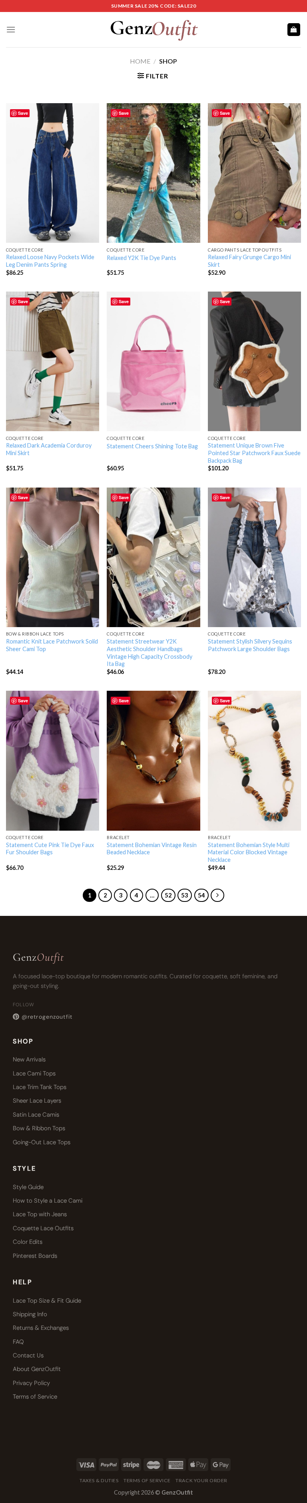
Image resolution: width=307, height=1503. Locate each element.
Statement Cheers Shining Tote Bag (152, 446)
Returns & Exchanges (41, 1328)
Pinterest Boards (35, 1256)
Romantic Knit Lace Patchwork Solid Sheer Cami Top (52, 645)
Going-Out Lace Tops (41, 1142)
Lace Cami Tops (34, 1073)
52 (168, 895)
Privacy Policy (31, 1383)
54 (201, 895)
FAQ (18, 1342)
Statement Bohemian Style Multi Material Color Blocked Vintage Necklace (248, 852)
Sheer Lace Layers (37, 1101)
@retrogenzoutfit (47, 1016)
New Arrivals (29, 1059)
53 (184, 895)
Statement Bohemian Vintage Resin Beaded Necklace (152, 848)
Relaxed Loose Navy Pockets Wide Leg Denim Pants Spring (50, 261)
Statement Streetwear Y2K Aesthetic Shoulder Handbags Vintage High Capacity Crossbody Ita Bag (149, 652)
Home (140, 61)
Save (23, 113)
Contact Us (28, 1355)
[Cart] (294, 29)
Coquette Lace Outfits (43, 1228)
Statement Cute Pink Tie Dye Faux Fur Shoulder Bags (50, 848)
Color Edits (27, 1242)
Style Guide (28, 1187)
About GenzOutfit (37, 1369)
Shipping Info (30, 1314)
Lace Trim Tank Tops (39, 1087)
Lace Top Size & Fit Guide (47, 1301)
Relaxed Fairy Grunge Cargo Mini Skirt (249, 261)
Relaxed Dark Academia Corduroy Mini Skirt (49, 449)
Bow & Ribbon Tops (39, 1128)
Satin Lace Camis (36, 1115)
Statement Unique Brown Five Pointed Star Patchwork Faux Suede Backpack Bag (254, 453)
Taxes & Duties (99, 1480)
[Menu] (11, 29)
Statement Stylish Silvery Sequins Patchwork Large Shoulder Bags (250, 645)
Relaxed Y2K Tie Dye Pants (141, 257)
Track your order (201, 1480)
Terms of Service (35, 1397)
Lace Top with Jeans (40, 1214)
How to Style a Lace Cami (47, 1201)
